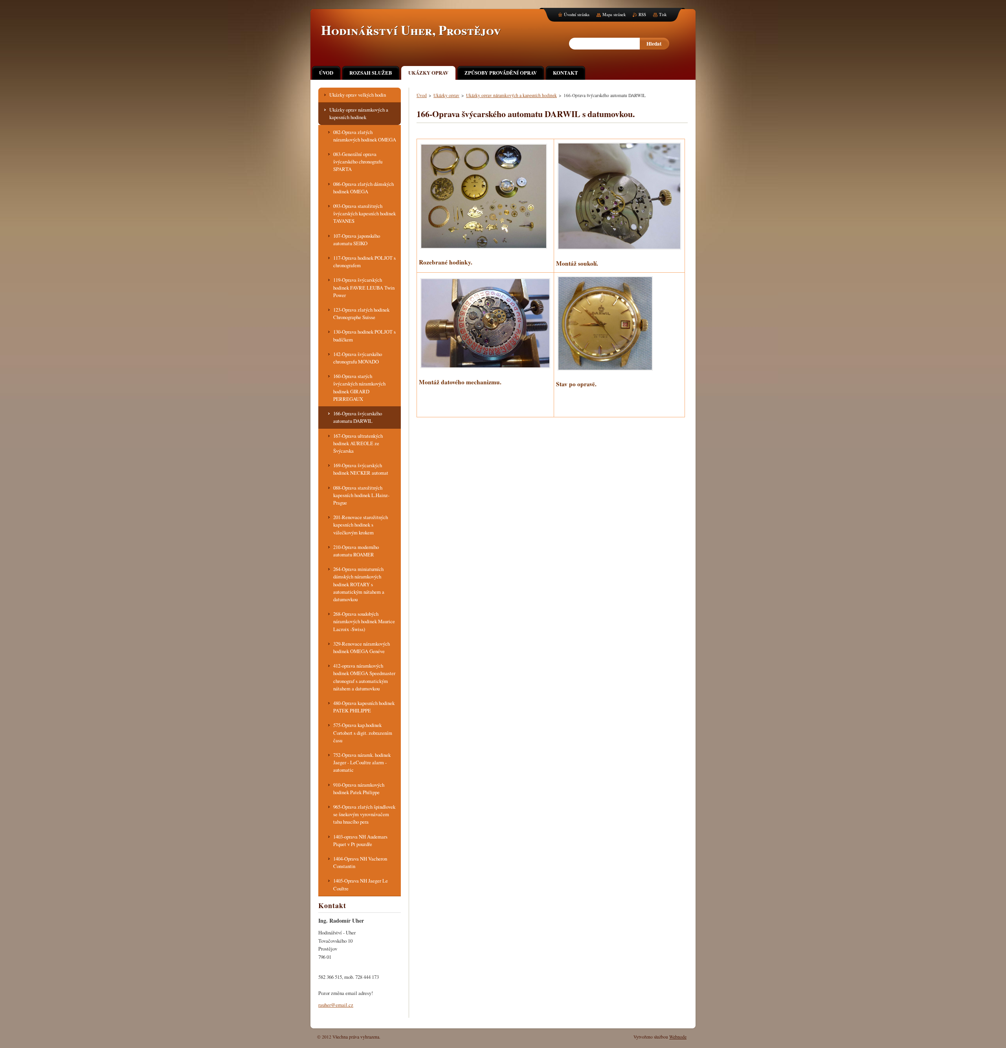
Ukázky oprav (446, 95)
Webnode (678, 1037)
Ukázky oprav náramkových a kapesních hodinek (511, 95)
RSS (642, 14)
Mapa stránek (614, 14)
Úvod (422, 95)
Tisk (662, 14)
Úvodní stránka (576, 14)
